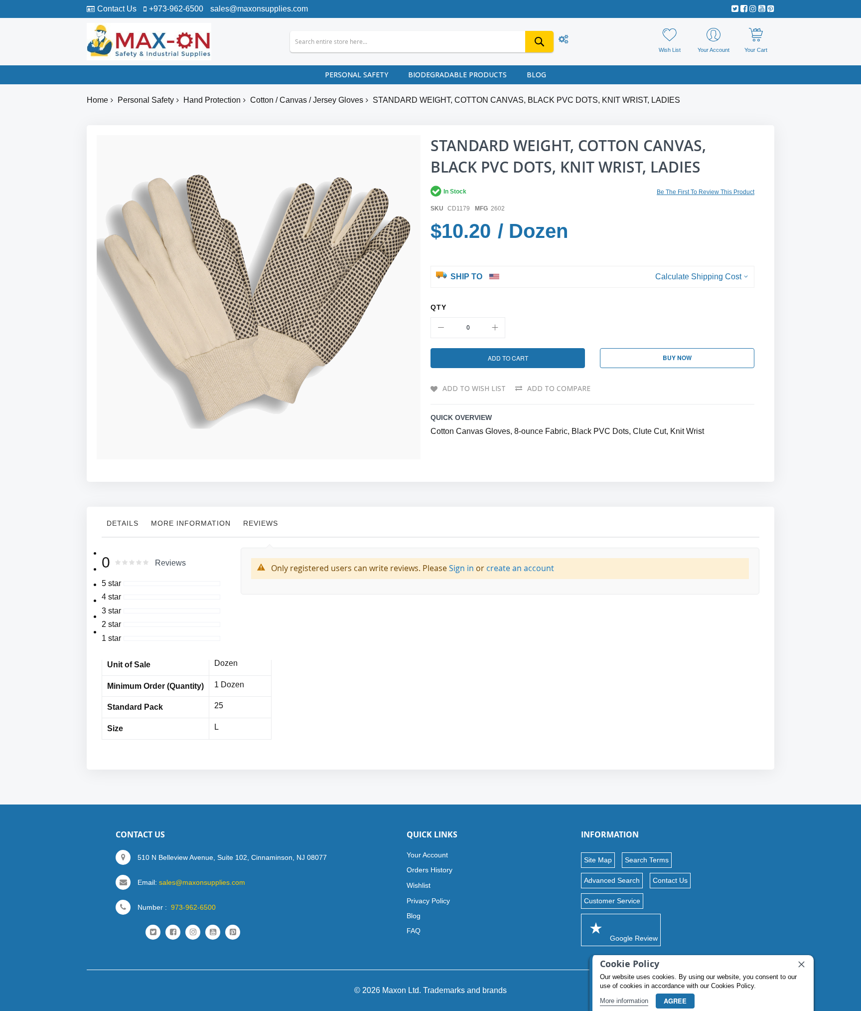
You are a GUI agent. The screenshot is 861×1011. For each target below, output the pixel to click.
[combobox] (421, 41)
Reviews (260, 523)
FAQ (414, 931)
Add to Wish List (474, 388)
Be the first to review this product (705, 192)
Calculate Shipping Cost (698, 276)
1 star (111, 638)
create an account (520, 568)
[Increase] (495, 328)
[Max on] (149, 41)
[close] (801, 964)
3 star (111, 611)
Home (97, 100)
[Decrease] (441, 328)
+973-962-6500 (176, 8)
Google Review (633, 938)
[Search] (539, 41)
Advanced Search (612, 880)
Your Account (427, 855)
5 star (111, 583)
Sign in (461, 568)
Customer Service (612, 901)
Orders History (429, 870)
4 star (111, 597)
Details (123, 523)
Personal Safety (146, 100)
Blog (414, 916)
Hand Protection (212, 100)
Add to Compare (558, 388)
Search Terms (647, 860)
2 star (111, 624)
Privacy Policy (428, 901)
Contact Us (117, 8)
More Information (191, 523)
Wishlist (418, 885)
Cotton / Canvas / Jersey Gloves (306, 100)
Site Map (598, 860)
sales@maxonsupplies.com (259, 8)
